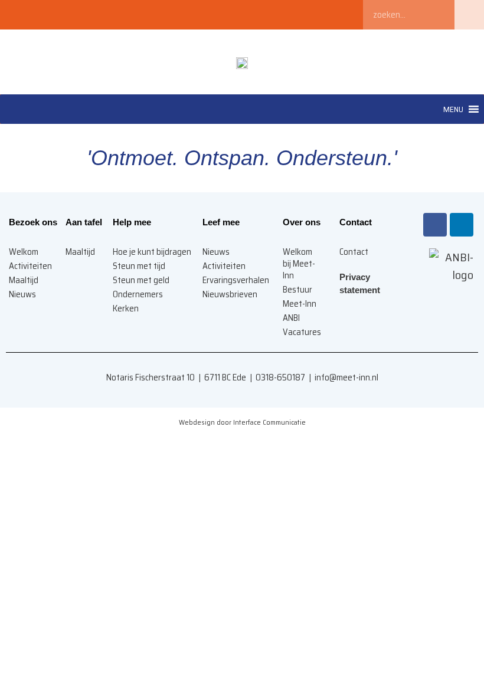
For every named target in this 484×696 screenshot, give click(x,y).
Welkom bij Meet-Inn (299, 264)
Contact (353, 252)
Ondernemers (138, 294)
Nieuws (216, 252)
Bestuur (297, 290)
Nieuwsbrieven (229, 294)
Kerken (126, 308)
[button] (453, 109)
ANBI (291, 318)
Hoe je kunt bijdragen (152, 252)
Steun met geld (141, 280)
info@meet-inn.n (346, 377)
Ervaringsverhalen (235, 280)
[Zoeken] (469, 14)
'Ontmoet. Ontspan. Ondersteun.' (242, 158)
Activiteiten (224, 266)
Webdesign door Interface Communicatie (242, 422)
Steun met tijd (139, 266)
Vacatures (302, 332)
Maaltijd (80, 252)
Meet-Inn (299, 304)
